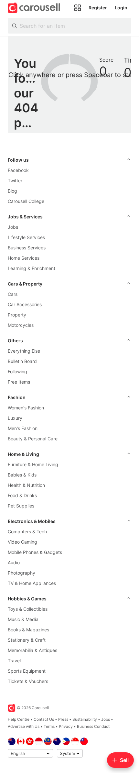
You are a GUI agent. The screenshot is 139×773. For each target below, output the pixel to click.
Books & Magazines (28, 629)
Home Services (23, 258)
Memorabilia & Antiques (32, 650)
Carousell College (26, 201)
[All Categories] (77, 7)
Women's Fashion (26, 407)
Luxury (15, 418)
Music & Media (23, 619)
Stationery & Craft (27, 640)
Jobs (13, 227)
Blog (12, 191)
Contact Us (44, 719)
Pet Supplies (21, 505)
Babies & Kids (22, 474)
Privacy (66, 726)
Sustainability (84, 719)
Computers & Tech (27, 531)
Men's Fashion (22, 428)
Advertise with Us (23, 726)
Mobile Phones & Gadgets (35, 552)
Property (17, 314)
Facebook (18, 170)
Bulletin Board (22, 361)
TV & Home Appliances (32, 583)
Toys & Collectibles (28, 609)
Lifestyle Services (26, 237)
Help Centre (18, 719)
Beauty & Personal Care (33, 438)
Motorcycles (21, 325)
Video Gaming (22, 542)
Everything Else (24, 351)
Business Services (27, 247)
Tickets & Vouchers (28, 681)
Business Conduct (93, 726)
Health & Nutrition (26, 485)
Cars (12, 294)
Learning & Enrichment (31, 268)
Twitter (15, 180)
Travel (14, 660)
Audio (14, 562)
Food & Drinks (22, 495)
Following (17, 371)
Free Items (19, 382)
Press (63, 719)
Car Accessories (25, 304)
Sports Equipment (27, 671)
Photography (21, 573)
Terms (49, 726)
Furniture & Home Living (33, 464)
